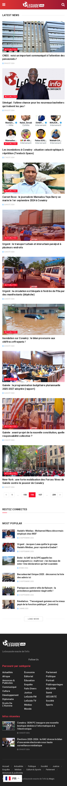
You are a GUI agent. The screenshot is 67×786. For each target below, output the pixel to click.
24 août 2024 (9, 346)
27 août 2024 (9, 157)
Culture (6, 691)
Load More (33, 619)
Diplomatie (8, 699)
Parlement (51, 672)
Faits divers (30, 688)
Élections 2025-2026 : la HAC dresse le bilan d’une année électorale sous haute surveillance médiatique (39, 742)
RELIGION (51, 688)
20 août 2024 (9, 487)
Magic (51, 779)
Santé (49, 692)
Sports (49, 705)
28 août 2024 (9, 63)
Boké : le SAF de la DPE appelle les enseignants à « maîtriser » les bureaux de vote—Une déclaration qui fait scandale (38, 561)
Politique (50, 676)
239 (54, 495)
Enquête (28, 684)
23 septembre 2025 (26, 538)
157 (40, 495)
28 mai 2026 (23, 568)
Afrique (6, 676)
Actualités (11, 49)
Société (50, 700)
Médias (28, 705)
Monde (27, 709)
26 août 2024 (9, 204)
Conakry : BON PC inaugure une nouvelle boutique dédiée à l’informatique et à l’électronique (38, 725)
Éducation (29, 680)
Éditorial (28, 676)
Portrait (50, 680)
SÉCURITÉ (51, 696)
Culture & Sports (33, 769)
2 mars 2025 (23, 608)
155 (25, 495)
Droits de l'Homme (7, 704)
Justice (28, 692)
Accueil (5, 766)
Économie (29, 672)
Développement (10, 695)
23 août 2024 (9, 440)
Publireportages (54, 684)
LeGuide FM (30, 696)
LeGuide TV (30, 700)
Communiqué (9, 687)
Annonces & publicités (8, 681)
